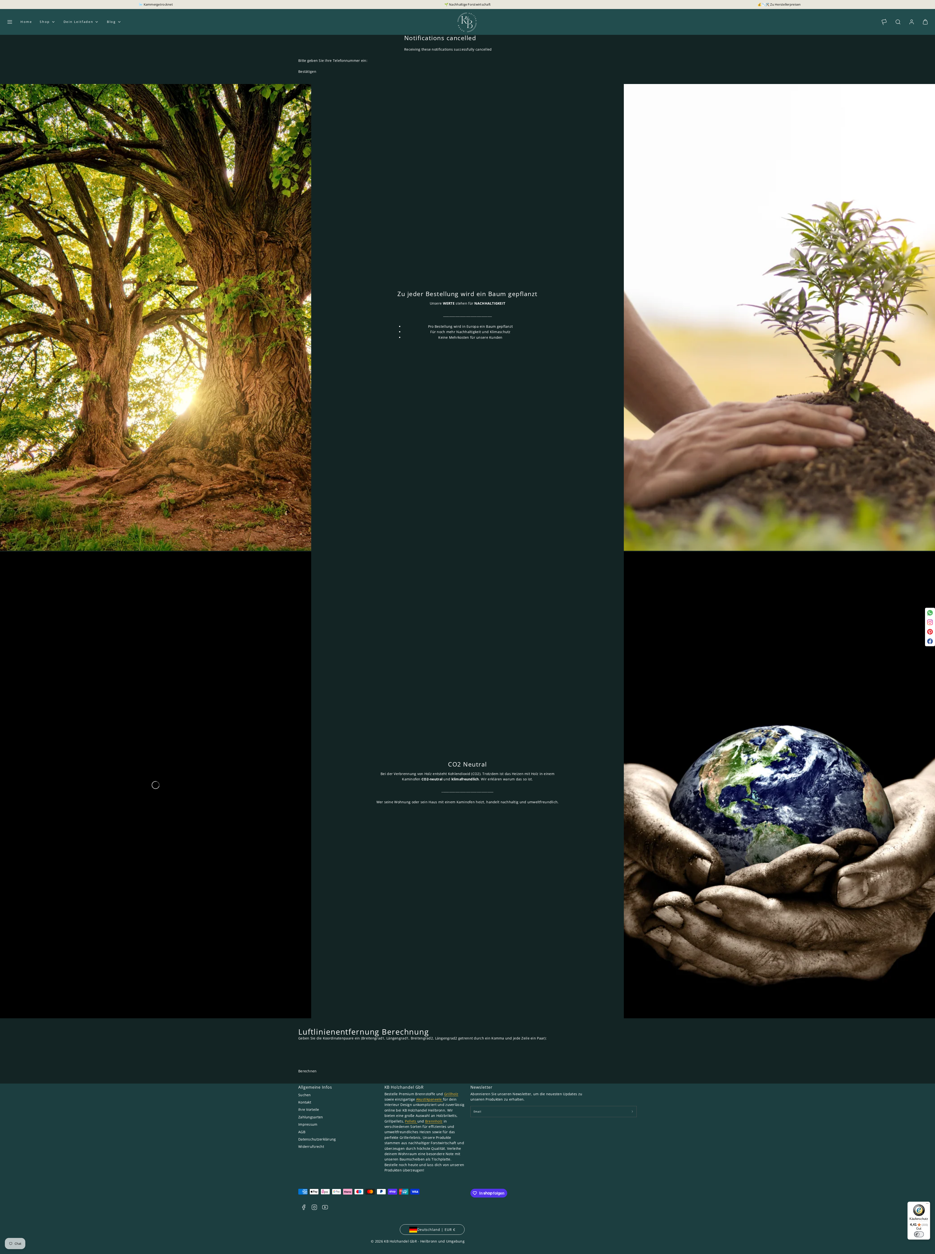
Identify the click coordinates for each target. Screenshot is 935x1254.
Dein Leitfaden (78, 21)
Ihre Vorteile (308, 1109)
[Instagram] (930, 622)
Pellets (411, 1121)
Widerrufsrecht (311, 1146)
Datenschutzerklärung (317, 1139)
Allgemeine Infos (315, 1087)
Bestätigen (307, 71)
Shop (45, 21)
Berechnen (307, 1071)
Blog (111, 21)
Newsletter (481, 1087)
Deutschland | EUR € (436, 1229)
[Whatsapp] (930, 613)
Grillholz (451, 1094)
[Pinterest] (930, 632)
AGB (301, 1132)
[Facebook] (930, 641)
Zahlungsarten (310, 1117)
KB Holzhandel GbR (404, 1087)
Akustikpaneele (429, 1099)
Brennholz (434, 1121)
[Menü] (927, 1204)
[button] (10, 22)
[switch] (919, 1234)
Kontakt (304, 1102)
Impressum (308, 1124)
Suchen (304, 1095)
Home (26, 21)
